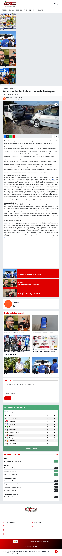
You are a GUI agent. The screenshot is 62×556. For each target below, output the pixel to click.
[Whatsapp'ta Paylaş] (10, 136)
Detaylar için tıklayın (31, 448)
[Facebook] (31, 516)
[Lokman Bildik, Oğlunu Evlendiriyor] (17, 323)
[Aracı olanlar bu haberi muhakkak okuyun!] (31, 117)
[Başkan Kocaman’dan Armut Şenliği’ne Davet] (17, 365)
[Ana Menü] (57, 4)
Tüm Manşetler (9, 530)
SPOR (34, 10)
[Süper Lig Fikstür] (57, 454)
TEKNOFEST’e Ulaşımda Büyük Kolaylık (42, 373)
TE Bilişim (16, 302)
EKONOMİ (19, 10)
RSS (16, 541)
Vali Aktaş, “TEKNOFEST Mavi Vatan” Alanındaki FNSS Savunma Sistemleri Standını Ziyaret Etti (14, 353)
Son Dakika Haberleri (38, 530)
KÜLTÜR (40, 10)
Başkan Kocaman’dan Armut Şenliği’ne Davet (17, 373)
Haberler (5, 88)
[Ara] (55, 4)
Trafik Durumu (8, 526)
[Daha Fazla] (14, 136)
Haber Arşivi (8, 534)
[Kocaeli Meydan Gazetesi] (10, 4)
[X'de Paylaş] (7, 136)
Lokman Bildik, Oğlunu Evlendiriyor (14, 332)
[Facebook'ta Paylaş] (5, 136)
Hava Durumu (37, 522)
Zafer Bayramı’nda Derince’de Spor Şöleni (44, 351)
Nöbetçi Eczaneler (10, 522)
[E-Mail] (14, 306)
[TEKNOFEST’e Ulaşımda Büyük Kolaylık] (45, 365)
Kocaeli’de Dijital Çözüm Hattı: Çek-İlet (43, 332)
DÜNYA (11, 10)
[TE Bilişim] (8, 304)
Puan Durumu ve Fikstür (40, 526)
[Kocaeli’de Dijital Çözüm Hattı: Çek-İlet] (45, 323)
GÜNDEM (4, 10)
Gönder (7, 398)
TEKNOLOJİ (27, 10)
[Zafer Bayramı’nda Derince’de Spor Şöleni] (45, 342)
